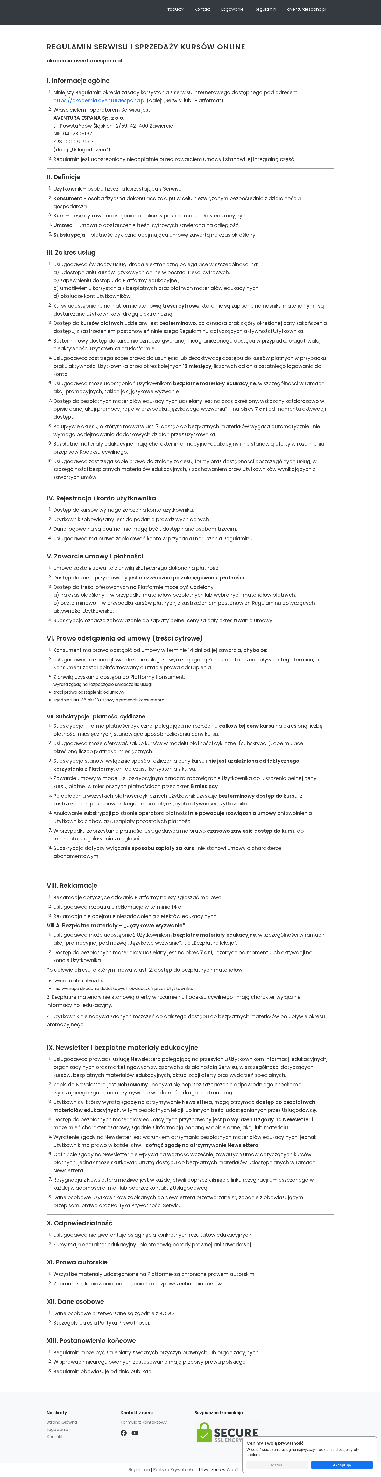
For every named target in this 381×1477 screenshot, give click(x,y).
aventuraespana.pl (306, 9)
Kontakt (202, 9)
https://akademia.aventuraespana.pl (99, 100)
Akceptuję (342, 1465)
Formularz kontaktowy (144, 1422)
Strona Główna (62, 1422)
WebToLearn (240, 1470)
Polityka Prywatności (174, 1470)
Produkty (175, 9)
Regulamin (265, 9)
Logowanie (232, 9)
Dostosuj (278, 1465)
